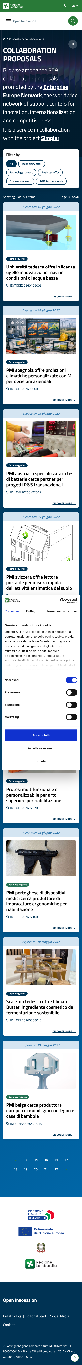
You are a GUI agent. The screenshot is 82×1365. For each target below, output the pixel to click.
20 (36, 1169)
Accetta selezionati (41, 748)
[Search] (73, 21)
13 (26, 1159)
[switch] (71, 692)
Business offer (50, 172)
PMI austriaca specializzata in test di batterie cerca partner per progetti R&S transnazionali (40, 479)
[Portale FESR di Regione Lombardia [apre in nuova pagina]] (41, 1214)
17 (66, 1159)
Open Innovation (24, 21)
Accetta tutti (41, 735)
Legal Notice (12, 1316)
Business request (20, 181)
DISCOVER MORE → (64, 296)
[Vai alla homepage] (4, 39)
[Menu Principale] (8, 21)
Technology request (21, 172)
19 (25, 1169)
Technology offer (31, 164)
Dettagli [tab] (31, 611)
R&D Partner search (51, 181)
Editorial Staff (35, 1316)
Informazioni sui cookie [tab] (61, 611)
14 (36, 1159)
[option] (41, 251)
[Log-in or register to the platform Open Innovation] (65, 6)
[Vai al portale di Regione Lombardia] (13, 6)
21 (46, 1169)
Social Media (59, 1316)
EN (73, 6)
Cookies (9, 1324)
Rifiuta (41, 761)
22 (56, 1169)
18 (15, 1169)
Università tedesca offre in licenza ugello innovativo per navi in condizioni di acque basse (40, 272)
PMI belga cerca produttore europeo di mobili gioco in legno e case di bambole (40, 1110)
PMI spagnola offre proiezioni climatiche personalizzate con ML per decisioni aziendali (40, 375)
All (11, 164)
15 (46, 1159)
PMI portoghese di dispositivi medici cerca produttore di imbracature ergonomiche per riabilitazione (36, 901)
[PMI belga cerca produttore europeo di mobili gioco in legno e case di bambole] (41, 1071)
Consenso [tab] (12, 611)
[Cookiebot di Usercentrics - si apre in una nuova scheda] (60, 600)
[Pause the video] (72, 44)
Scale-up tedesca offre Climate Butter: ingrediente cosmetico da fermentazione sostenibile (39, 1007)
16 (56, 1159)
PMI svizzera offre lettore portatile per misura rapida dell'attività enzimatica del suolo (39, 582)
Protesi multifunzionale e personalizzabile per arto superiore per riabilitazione (33, 795)
